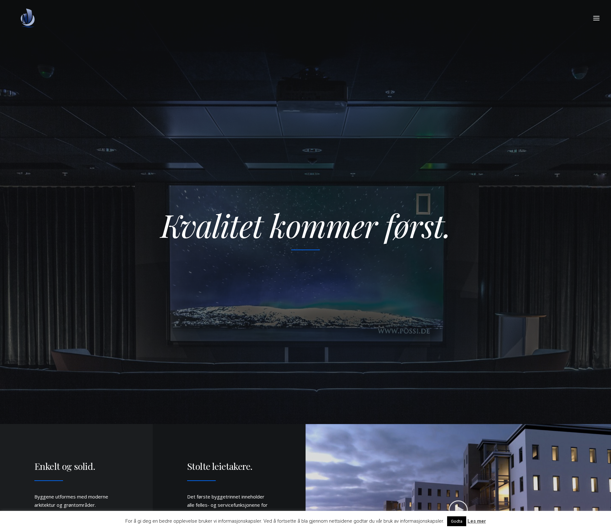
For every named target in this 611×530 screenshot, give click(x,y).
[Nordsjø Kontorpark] (28, 18)
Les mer (476, 521)
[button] (596, 18)
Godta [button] (456, 521)
